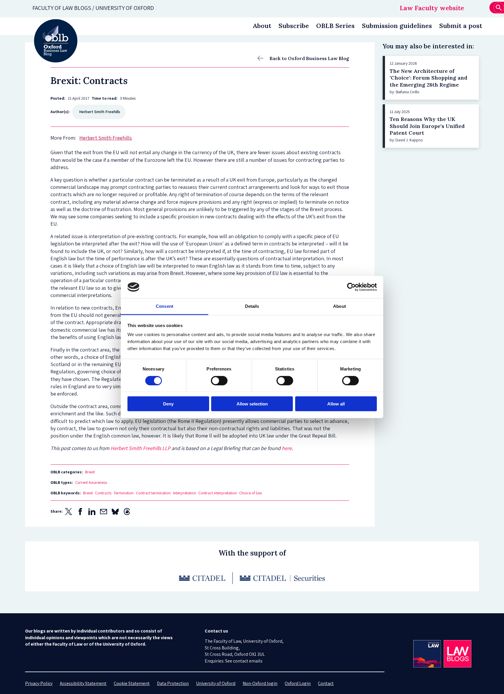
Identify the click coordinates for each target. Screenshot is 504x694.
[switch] (219, 380)
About (262, 26)
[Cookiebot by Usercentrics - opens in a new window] (351, 287)
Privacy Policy (38, 683)
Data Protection (173, 683)
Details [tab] (252, 306)
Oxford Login (298, 683)
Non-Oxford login (260, 683)
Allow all (336, 403)
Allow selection (252, 403)
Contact (326, 683)
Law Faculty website (432, 8)
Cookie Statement (132, 683)
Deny (168, 403)
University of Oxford (215, 683)
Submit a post (460, 26)
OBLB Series (335, 26)
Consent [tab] (164, 306)
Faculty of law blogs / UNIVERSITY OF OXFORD (93, 8)
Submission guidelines (397, 26)
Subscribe (294, 26)
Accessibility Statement (83, 683)
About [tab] (339, 306)
